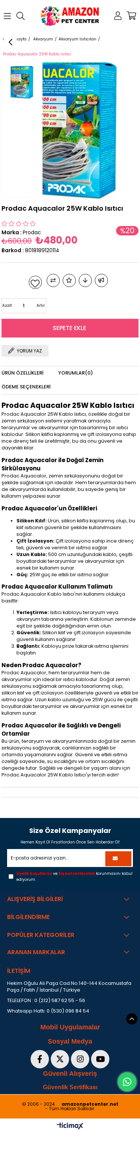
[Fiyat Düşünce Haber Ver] (85, 280)
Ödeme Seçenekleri (25, 386)
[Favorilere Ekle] (35, 282)
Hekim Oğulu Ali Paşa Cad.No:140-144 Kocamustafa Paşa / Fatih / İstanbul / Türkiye (69, 986)
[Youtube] (100, 1059)
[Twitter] (60, 1059)
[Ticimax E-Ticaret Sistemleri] (70, 1126)
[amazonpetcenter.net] (70, 16)
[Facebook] (40, 1059)
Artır (41, 305)
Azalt (7, 305)
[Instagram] (80, 1059)
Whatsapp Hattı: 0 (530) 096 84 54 (48, 1011)
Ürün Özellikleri (22, 372)
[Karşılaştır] (53, 280)
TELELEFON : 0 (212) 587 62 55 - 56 (46, 1000)
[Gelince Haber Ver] (101, 280)
